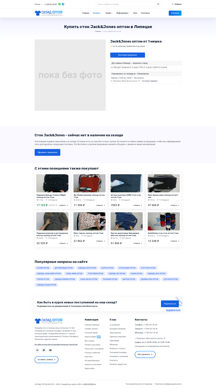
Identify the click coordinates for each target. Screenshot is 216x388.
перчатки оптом (171, 279)
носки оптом (136, 273)
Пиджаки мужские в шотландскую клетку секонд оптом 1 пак (52, 234)
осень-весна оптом (88, 279)
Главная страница (92, 325)
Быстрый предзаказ (127, 55)
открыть (62, 205)
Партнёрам (114, 341)
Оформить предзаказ (47, 152)
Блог (135, 13)
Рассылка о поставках (94, 349)
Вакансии (114, 344)
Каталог (96, 13)
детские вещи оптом (64, 268)
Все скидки (89, 341)
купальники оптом (127, 268)
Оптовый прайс (91, 333)
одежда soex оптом (149, 279)
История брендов (92, 360)
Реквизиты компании (119, 356)
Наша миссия (115, 333)
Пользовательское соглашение (139, 384)
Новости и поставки (93, 364)
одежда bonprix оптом (65, 279)
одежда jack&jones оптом (49, 273)
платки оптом (43, 279)
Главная (85, 13)
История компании (117, 329)
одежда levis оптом (87, 268)
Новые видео (90, 337)
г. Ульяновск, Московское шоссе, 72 (150, 338)
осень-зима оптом (74, 273)
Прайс (108, 13)
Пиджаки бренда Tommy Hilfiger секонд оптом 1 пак (51, 196)
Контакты (145, 13)
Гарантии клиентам (118, 337)
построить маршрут (149, 81)
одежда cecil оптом (156, 273)
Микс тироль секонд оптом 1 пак (88, 233)
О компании (115, 325)
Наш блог (89, 357)
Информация (122, 13)
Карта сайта (89, 368)
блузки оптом (43, 268)
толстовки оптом (95, 273)
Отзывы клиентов (92, 353)
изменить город (140, 63)
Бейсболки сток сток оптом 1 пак (163, 233)
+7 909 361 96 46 (150, 325)
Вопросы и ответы (117, 348)
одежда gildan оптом (46, 285)
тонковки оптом (110, 279)
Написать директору (118, 364)
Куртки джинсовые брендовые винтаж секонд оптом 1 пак (125, 234)
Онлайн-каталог (91, 329)
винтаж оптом (129, 279)
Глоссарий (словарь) (118, 352)
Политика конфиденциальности (168, 384)
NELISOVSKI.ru (90, 384)
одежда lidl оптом (117, 273)
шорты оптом (107, 268)
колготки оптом (148, 268)
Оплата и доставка (92, 345)
